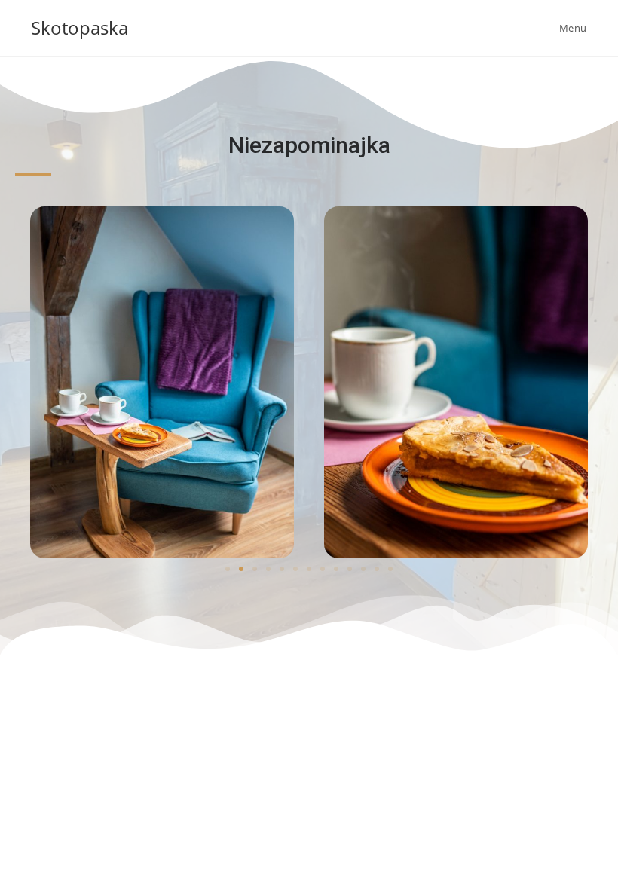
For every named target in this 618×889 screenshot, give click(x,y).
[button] (227, 569)
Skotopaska (79, 27)
